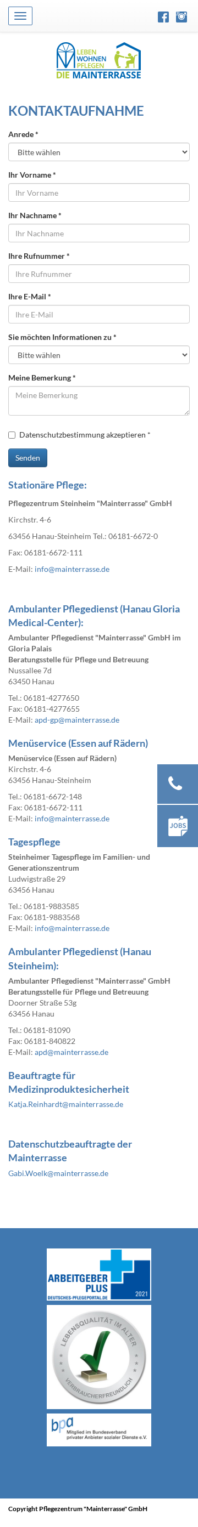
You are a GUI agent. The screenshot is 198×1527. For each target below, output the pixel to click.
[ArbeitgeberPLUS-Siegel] (99, 1275)
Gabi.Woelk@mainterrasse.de (58, 1173)
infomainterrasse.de (72, 569)
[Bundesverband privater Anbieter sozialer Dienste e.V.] (99, 1430)
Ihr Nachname (35, 215)
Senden (27, 457)
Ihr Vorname (32, 174)
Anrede (23, 134)
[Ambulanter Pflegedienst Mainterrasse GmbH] (99, 60)
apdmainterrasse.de (71, 1052)
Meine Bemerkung (42, 377)
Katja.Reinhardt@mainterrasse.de (65, 1104)
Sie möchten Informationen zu (62, 337)
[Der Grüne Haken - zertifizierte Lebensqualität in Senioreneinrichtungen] (99, 1357)
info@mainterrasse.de (72, 928)
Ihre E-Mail (29, 296)
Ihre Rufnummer (39, 255)
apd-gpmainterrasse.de (77, 719)
